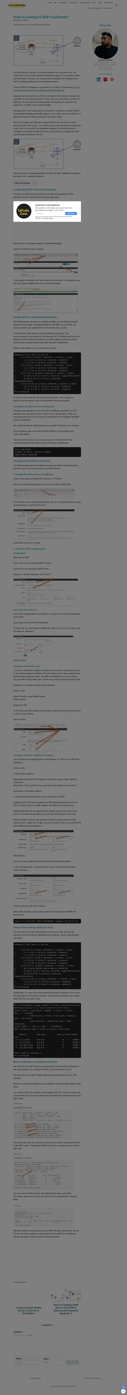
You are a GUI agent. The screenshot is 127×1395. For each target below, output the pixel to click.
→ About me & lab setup (105, 74)
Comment (18, 1332)
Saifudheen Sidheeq (22, 20)
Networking (16, 1282)
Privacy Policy (35, 1378)
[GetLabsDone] (20, 5)
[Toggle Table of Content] (33, 183)
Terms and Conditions (92, 1378)
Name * (19, 1359)
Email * (46, 1359)
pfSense (23, 1282)
